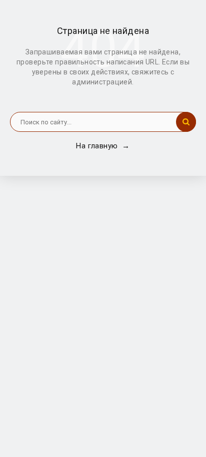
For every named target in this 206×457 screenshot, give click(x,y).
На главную (103, 146)
